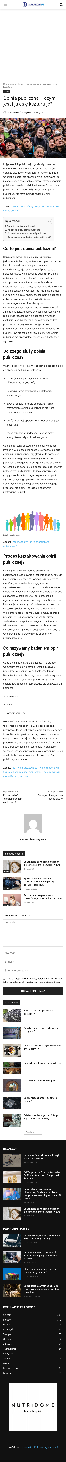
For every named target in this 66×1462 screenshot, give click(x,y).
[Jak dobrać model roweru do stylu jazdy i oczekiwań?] (12, 1160)
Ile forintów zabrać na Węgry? (39, 1080)
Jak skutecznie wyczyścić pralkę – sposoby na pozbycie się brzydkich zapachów (42, 1289)
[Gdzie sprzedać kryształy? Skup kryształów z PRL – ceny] (12, 1120)
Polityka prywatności (46, 1447)
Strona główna (9, 83)
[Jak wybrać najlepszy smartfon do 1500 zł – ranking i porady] (12, 1240)
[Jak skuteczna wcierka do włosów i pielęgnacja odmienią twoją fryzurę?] (12, 866)
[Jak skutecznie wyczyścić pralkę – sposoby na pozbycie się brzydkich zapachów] (12, 1290)
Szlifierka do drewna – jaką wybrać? (42, 1063)
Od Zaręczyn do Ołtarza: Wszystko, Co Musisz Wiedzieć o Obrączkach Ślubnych (42, 1175)
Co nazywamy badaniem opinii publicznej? (29, 237)
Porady (21, 83)
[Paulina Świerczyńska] (5, 112)
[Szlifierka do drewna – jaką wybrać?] (12, 1068)
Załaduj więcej (32, 1132)
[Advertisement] (33, 44)
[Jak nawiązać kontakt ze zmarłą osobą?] (12, 1102)
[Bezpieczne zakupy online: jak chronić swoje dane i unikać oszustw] (12, 900)
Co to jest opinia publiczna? (21, 226)
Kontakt (28, 1447)
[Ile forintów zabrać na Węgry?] (12, 1085)
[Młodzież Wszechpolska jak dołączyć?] (12, 1015)
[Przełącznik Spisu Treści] (47, 221)
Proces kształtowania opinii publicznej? (28, 233)
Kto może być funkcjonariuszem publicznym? (12, 799)
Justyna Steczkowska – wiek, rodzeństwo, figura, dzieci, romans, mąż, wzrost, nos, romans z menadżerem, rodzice (31, 772)
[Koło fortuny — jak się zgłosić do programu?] (12, 1033)
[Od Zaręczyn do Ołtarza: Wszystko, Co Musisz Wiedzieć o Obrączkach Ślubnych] (12, 1177)
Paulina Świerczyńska (21, 112)
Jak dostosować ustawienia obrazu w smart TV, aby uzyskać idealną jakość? (42, 1255)
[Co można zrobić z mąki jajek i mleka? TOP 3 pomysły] (12, 1050)
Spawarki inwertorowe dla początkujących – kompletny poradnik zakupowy (39, 881)
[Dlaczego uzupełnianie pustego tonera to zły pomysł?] (12, 1274)
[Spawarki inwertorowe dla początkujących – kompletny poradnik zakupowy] (12, 883)
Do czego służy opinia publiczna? (24, 229)
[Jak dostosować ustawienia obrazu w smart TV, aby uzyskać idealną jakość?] (12, 1257)
